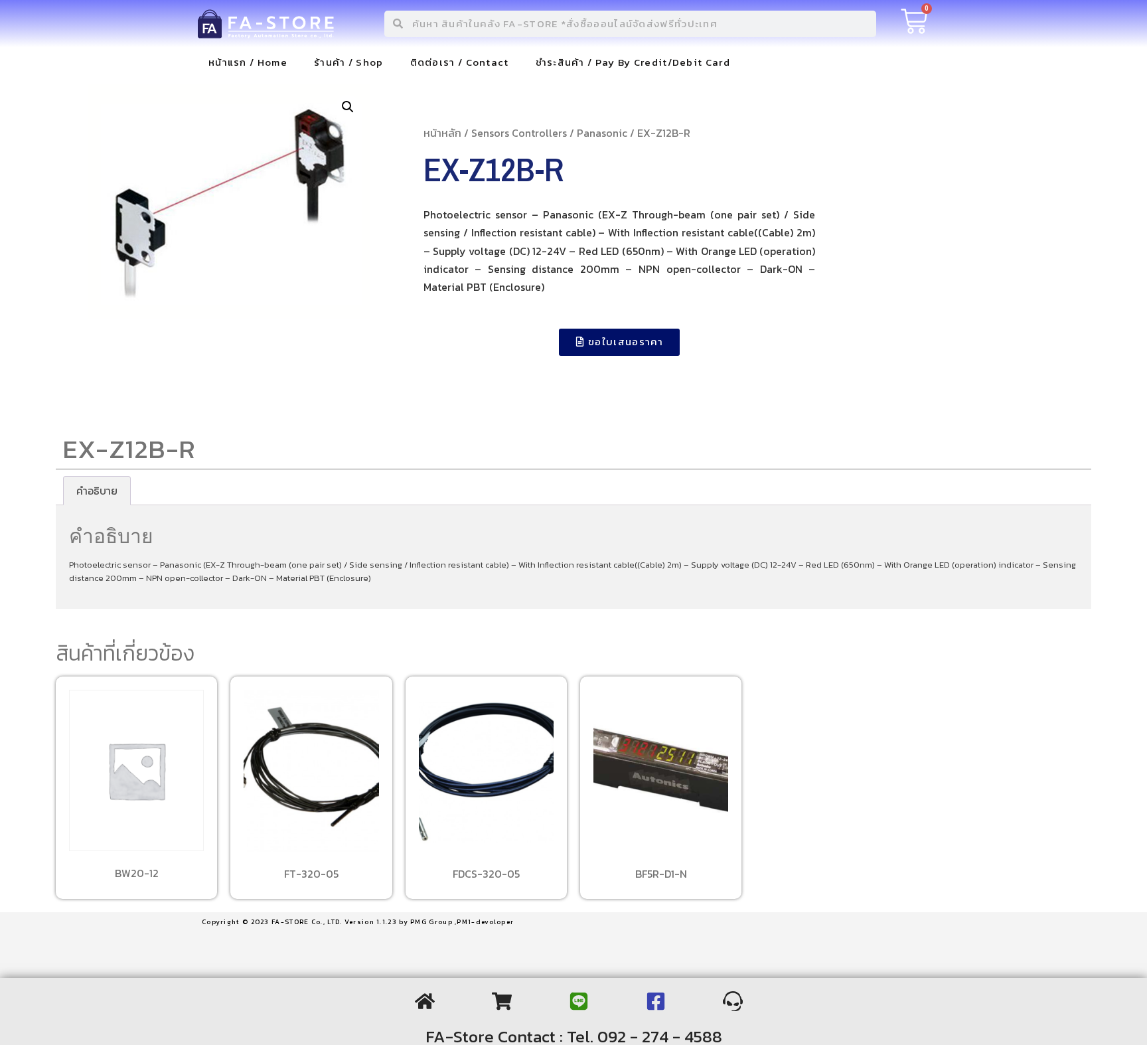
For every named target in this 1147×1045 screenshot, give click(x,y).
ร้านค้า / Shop (349, 62)
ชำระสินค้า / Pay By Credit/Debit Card (633, 62)
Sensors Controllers (519, 133)
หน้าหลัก (442, 133)
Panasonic (602, 133)
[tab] (97, 490)
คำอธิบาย (96, 491)
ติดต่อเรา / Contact (459, 62)
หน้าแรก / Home (247, 62)
